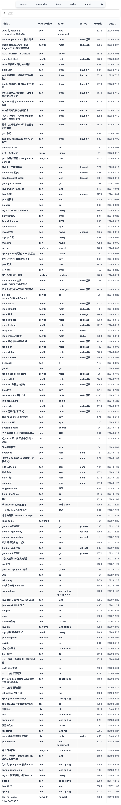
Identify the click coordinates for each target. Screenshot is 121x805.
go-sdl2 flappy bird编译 (14, 569)
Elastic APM (8, 422)
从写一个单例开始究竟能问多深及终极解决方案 (17, 757)
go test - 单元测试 (11, 553)
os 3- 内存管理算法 (11, 673)
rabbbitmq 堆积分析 (12, 693)
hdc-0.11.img (9, 466)
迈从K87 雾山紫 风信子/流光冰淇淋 (17, 440)
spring (5, 791)
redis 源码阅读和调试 (13, 411)
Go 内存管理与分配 (12, 687)
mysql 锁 (6, 242)
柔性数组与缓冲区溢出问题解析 (17, 289)
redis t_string (9, 325)
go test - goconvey (12, 531)
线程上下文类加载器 (12, 167)
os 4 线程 (7, 653)
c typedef (7, 362)
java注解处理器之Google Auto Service (18, 160)
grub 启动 (7, 69)
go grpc (6, 610)
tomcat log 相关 (10, 172)
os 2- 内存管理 (9, 668)
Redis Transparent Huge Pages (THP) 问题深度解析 (16, 46)
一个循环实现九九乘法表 (14, 510)
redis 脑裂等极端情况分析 (15, 736)
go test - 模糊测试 (11, 526)
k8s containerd (10, 400)
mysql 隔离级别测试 (12, 632)
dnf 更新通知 (8, 215)
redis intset (8, 303)
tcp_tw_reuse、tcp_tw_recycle (10, 798)
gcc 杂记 (6, 133)
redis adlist (8, 379)
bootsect (7, 452)
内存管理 (6, 269)
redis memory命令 (12, 335)
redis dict (7, 346)
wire (4, 574)
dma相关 (6, 389)
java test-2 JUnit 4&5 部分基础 (18, 599)
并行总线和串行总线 (12, 275)
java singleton (9, 637)
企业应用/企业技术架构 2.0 (15, 259)
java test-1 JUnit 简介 (13, 605)
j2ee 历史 (7, 264)
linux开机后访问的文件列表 (16, 64)
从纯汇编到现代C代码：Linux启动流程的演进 (17, 94)
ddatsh (23, 4)
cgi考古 (6, 564)
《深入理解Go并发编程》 (15, 558)
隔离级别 (6, 709)
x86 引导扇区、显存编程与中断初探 (17, 77)
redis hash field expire (14, 373)
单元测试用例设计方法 (13, 542)
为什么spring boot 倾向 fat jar (17, 764)
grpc (4, 616)
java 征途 (7, 786)
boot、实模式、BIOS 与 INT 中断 (18, 85)
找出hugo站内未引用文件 (15, 416)
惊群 (4, 499)
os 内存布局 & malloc (13, 585)
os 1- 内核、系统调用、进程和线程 (18, 661)
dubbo (5, 780)
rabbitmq (7, 580)
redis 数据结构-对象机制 (14, 341)
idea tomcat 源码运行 (13, 178)
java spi (6, 626)
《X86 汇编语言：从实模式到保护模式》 (18, 459)
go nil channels (10, 493)
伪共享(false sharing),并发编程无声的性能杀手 (18, 680)
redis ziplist (8, 352)
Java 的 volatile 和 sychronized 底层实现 (13, 32)
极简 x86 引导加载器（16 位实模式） (17, 140)
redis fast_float (10, 59)
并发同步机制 (8, 750)
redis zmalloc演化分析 (14, 395)
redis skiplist (9, 308)
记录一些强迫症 (10, 153)
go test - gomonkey (12, 537)
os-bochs (7, 483)
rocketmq (7, 730)
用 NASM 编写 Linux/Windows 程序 (18, 103)
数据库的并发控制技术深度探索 (17, 703)
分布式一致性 (8, 648)
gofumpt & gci (9, 147)
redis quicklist (9, 357)
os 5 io (5, 643)
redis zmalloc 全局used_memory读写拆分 (14, 282)
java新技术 (7, 199)
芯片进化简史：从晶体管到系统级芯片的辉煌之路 (17, 117)
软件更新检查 (8, 447)
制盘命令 (6, 472)
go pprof (6, 205)
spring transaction (12, 770)
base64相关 (8, 621)
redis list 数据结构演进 (13, 384)
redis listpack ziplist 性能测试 (17, 39)
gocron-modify (10, 427)
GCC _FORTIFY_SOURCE (16, 53)
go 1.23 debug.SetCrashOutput (14, 296)
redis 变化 (7, 314)
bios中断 (6, 477)
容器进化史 (7, 725)
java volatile (8, 741)
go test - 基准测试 (11, 547)
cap (4, 714)
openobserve (9, 226)
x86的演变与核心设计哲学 (15, 110)
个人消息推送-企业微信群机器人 (18, 433)
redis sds (7, 406)
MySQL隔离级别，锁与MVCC (17, 775)
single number (10, 488)
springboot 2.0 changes (15, 698)
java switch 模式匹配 (13, 188)
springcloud (8, 591)
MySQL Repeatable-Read (15, 210)
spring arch (8, 720)
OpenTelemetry (10, 221)
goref (5, 368)
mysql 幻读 (8, 237)
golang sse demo (11, 183)
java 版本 (7, 194)
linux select (8, 520)
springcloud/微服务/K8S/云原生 (18, 253)
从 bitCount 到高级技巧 (14, 504)
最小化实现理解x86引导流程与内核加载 (17, 126)
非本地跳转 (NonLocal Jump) (17, 515)
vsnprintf (7, 330)
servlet (5, 248)
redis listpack (9, 319)
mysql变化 (7, 232)
